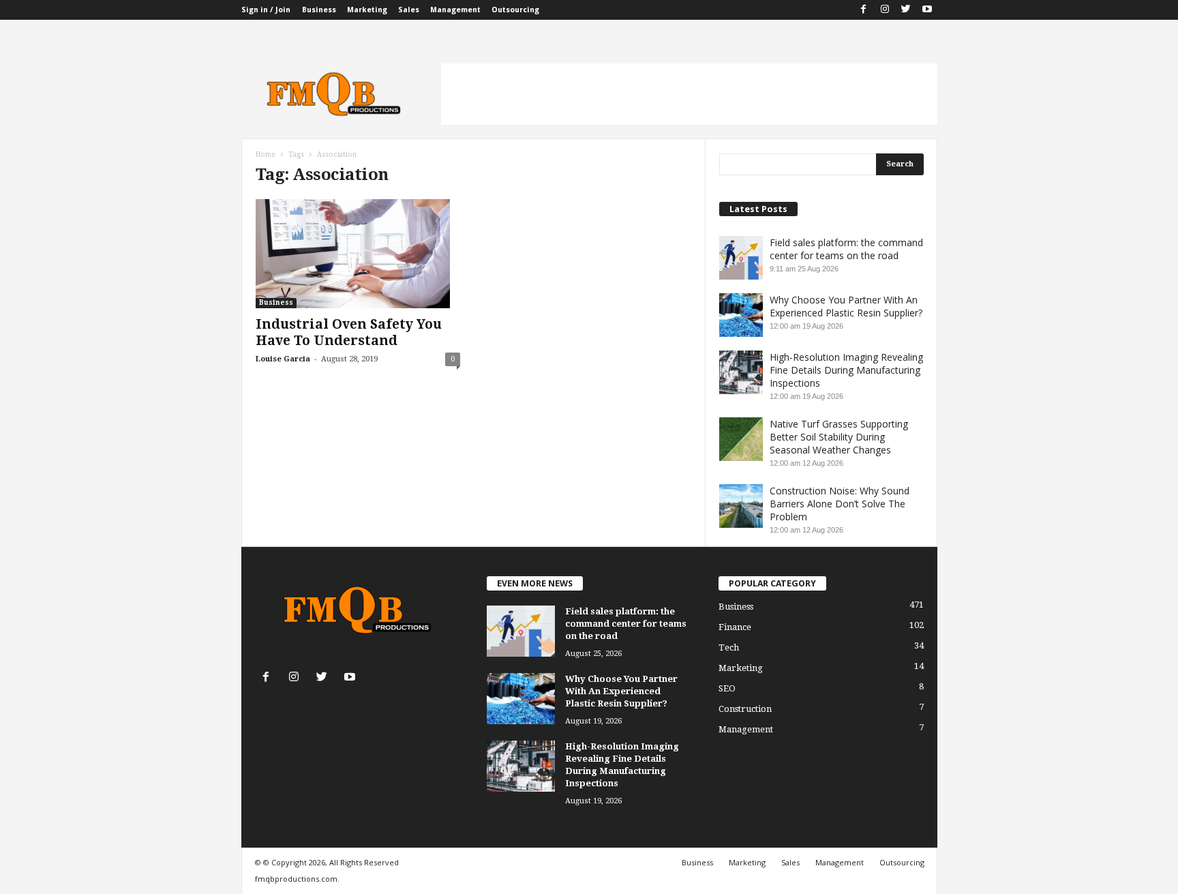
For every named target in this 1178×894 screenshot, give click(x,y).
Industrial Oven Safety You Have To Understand (349, 332)
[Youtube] (927, 10)
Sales (408, 9)
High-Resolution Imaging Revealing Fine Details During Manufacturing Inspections (846, 370)
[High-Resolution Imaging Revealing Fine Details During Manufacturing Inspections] (521, 766)
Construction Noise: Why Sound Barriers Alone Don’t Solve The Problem (839, 503)
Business (319, 9)
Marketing (367, 9)
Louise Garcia (283, 359)
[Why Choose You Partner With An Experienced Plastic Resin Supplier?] (521, 698)
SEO (727, 688)
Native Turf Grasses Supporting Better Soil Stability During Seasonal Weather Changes (839, 436)
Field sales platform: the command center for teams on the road (846, 249)
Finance (735, 627)
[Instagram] (885, 10)
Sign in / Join (265, 9)
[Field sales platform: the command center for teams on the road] (521, 631)
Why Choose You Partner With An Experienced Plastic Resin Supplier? (846, 306)
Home (265, 154)
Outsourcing (515, 9)
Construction (745, 709)
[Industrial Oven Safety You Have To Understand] (358, 253)
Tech (729, 647)
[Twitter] (906, 10)
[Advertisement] (689, 94)
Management (455, 9)
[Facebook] (864, 10)
